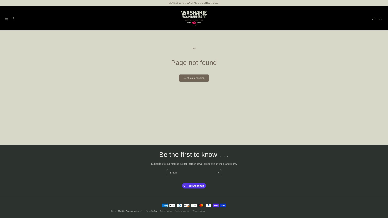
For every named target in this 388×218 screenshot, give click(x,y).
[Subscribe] (217, 172)
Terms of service (182, 211)
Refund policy (151, 211)
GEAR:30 (121, 211)
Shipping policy (198, 211)
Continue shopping (194, 78)
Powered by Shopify (134, 211)
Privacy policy (166, 211)
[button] (6, 18)
